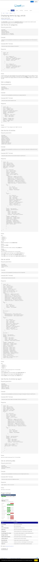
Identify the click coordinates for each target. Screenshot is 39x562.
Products (12, 10)
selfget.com (5, 558)
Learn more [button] (30, 560)
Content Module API (7, 19)
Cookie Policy (18, 558)
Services (17, 10)
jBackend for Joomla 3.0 (10, 546)
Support (31, 10)
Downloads (26, 10)
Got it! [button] (36, 560)
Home (9, 10)
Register (36, 1)
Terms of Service (13, 558)
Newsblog (21, 10)
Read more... (5, 548)
